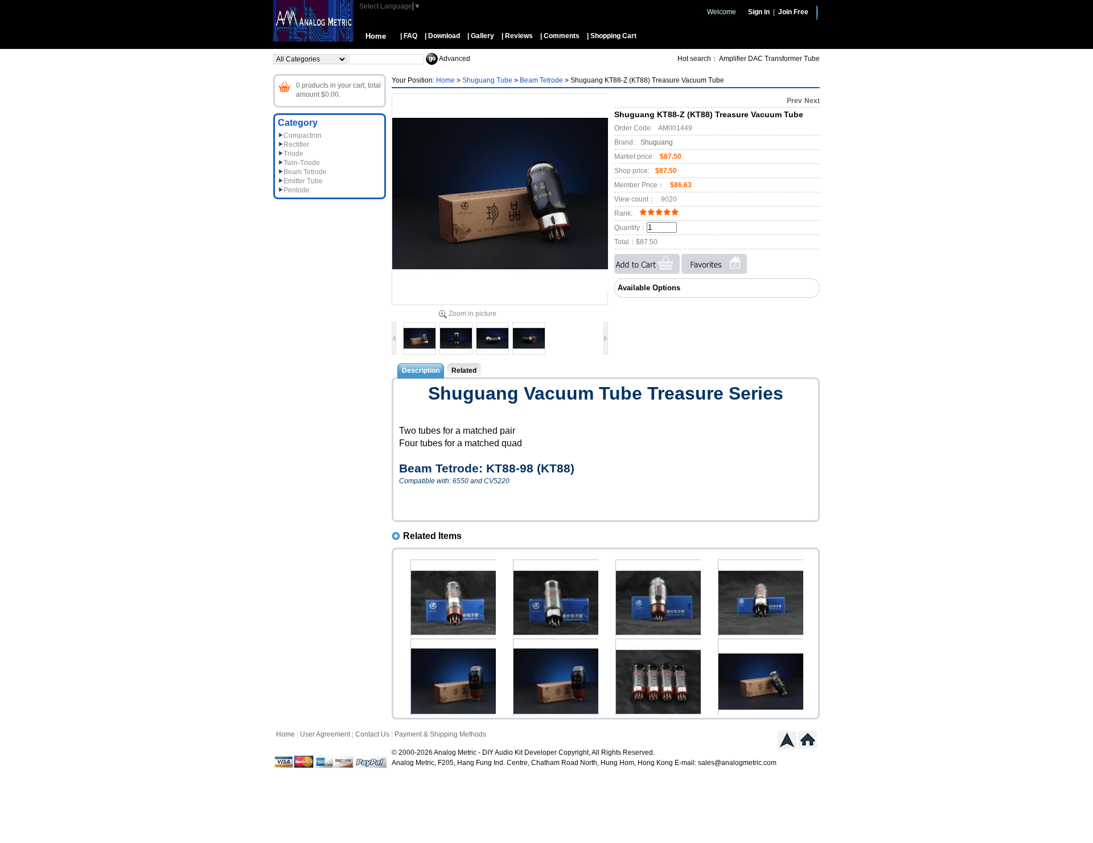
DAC (755, 59)
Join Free (793, 12)
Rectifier (296, 145)
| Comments (560, 36)
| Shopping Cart (611, 36)
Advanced (454, 59)
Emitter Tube (303, 181)
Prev (794, 101)
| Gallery (480, 36)
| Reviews (517, 36)
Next (812, 101)
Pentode (296, 190)
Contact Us (372, 734)
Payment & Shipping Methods (440, 734)
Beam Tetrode (305, 172)
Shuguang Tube (487, 80)
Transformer (783, 59)
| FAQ (408, 36)
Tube (812, 59)
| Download (442, 36)
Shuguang (656, 142)
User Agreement (325, 734)
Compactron (302, 135)
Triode (293, 154)
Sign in (759, 12)
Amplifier (732, 59)
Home (375, 36)
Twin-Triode (301, 163)
